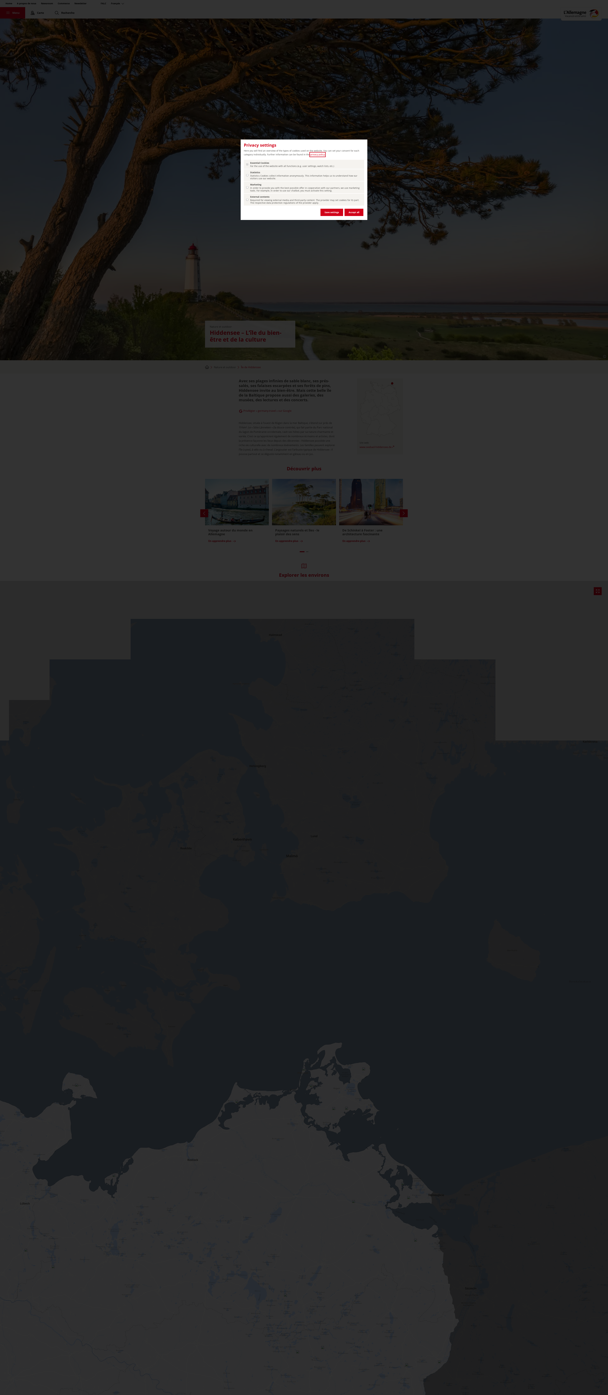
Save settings (332, 212)
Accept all (354, 212)
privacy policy (317, 154)
